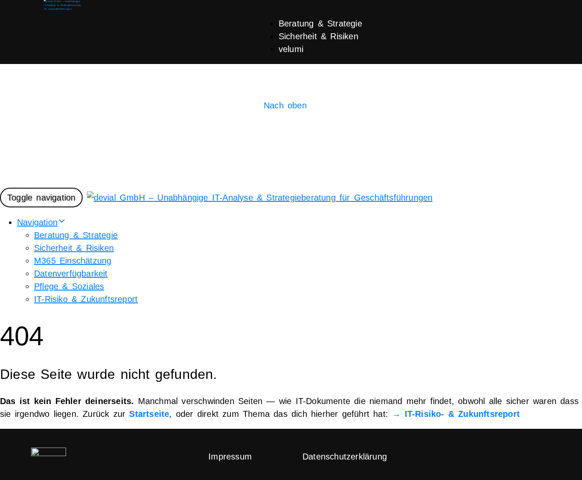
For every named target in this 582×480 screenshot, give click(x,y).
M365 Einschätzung (72, 260)
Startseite (149, 414)
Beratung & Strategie (320, 23)
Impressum (230, 456)
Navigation (37, 222)
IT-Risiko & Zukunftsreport (86, 299)
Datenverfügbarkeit (71, 273)
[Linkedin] (525, 454)
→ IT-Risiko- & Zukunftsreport (456, 414)
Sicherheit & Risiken (318, 36)
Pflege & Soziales (69, 286)
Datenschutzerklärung (345, 456)
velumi (291, 49)
